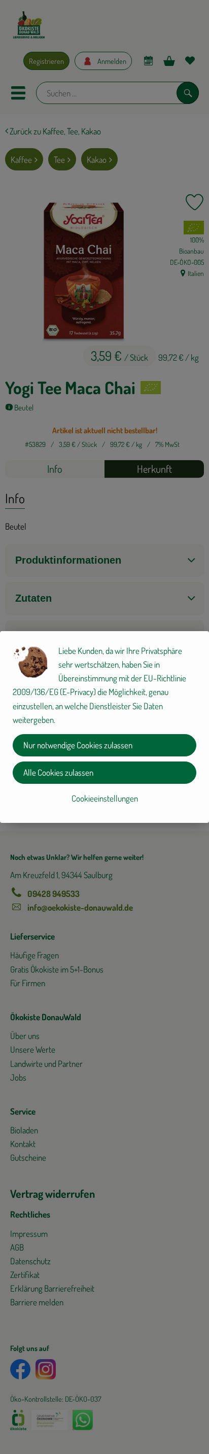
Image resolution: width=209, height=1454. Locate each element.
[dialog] (104, 727)
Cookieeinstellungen (105, 798)
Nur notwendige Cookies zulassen (77, 745)
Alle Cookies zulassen (58, 772)
